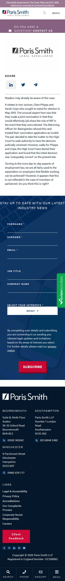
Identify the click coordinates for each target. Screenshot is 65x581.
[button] (45, 12)
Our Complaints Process (11, 508)
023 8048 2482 (49, 440)
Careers (7, 523)
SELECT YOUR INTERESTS (25, 307)
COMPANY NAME (18, 283)
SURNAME (14, 237)
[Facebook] (4, 548)
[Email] (35, 85)
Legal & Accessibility (14, 491)
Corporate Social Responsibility (12, 517)
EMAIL (12, 249)
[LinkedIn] (11, 85)
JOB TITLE (14, 271)
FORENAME (15, 224)
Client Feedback (16, 536)
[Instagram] (19, 548)
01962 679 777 (16, 473)
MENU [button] (56, 13)
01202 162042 (16, 440)
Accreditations (11, 501)
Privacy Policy (10, 496)
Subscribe (32, 366)
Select (31, 310)
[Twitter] (23, 85)
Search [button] (8, 576)
